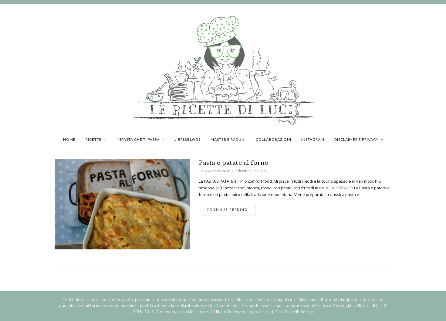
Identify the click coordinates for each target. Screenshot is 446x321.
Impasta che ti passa (138, 139)
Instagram (312, 139)
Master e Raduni (228, 139)
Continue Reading (227, 210)
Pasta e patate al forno (234, 162)
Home (69, 139)
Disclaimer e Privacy (356, 139)
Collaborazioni (273, 139)
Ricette (94, 139)
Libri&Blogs (187, 139)
